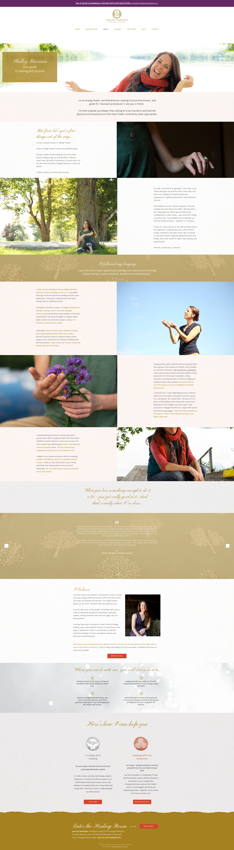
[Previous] (6, 546)
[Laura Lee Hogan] (119, 574)
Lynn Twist (168, 411)
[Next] (227, 546)
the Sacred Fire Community (185, 370)
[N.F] (114, 574)
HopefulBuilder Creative (120, 846)
